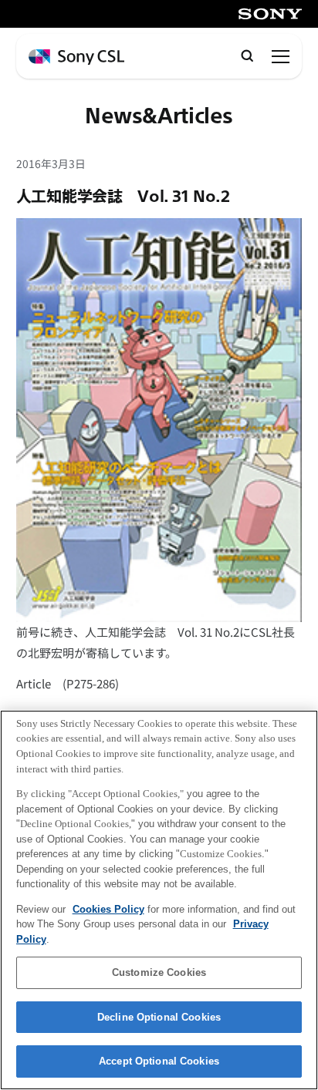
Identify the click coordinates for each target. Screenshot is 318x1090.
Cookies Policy (108, 909)
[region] (159, 900)
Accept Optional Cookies (159, 1061)
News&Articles (159, 117)
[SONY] (270, 14)
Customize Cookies (159, 972)
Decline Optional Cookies (159, 1017)
